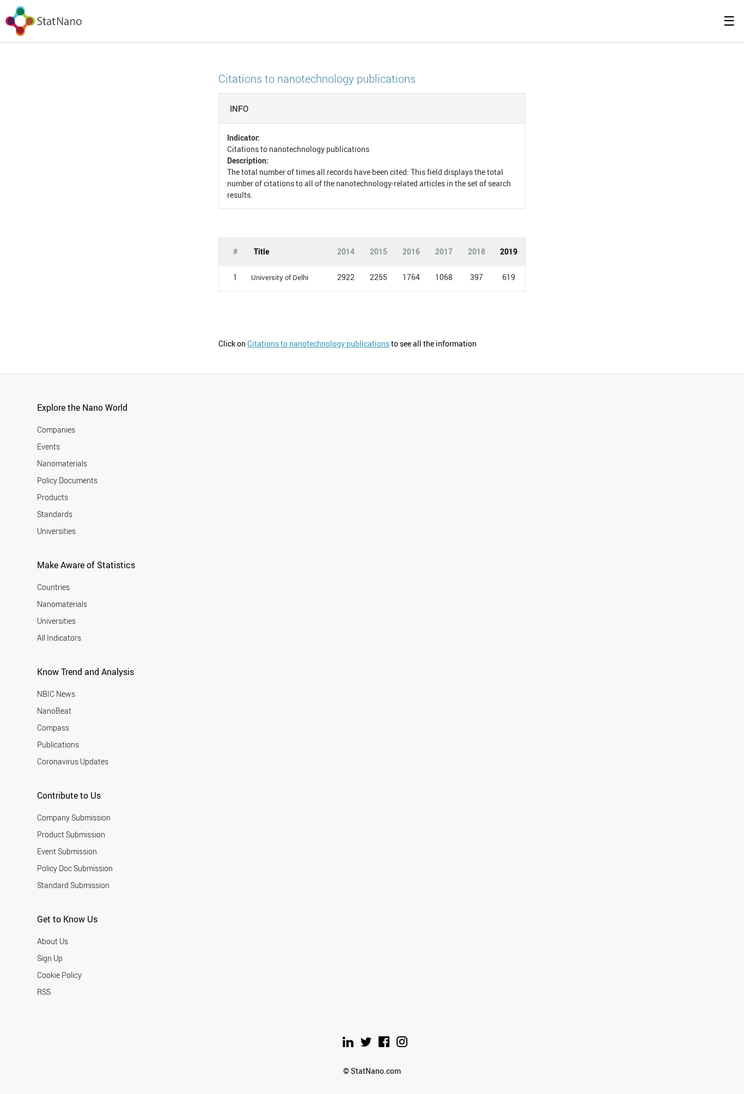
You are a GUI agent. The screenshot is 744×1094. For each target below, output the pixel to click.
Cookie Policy (59, 975)
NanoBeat (54, 711)
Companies (56, 429)
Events (48, 446)
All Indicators (59, 638)
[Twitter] (367, 1044)
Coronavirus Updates (72, 761)
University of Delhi (279, 277)
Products (52, 497)
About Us (52, 941)
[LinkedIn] (349, 1044)
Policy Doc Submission (75, 868)
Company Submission (74, 817)
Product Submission (71, 834)
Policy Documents (67, 480)
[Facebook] (385, 1044)
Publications (58, 744)
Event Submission (67, 851)
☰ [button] (729, 20)
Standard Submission (73, 885)
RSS (44, 992)
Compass (53, 727)
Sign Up (50, 958)
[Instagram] (402, 1044)
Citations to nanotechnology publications (318, 343)
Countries (53, 587)
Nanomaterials (62, 463)
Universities (56, 531)
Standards (54, 514)
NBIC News (56, 694)
